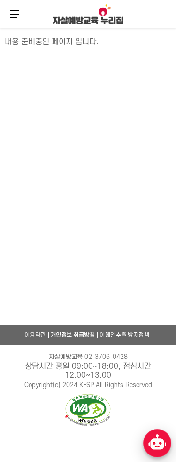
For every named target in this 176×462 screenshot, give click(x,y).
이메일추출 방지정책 (124, 335)
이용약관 (35, 335)
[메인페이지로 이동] (88, 14)
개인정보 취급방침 (73, 335)
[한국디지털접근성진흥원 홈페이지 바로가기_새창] (88, 410)
